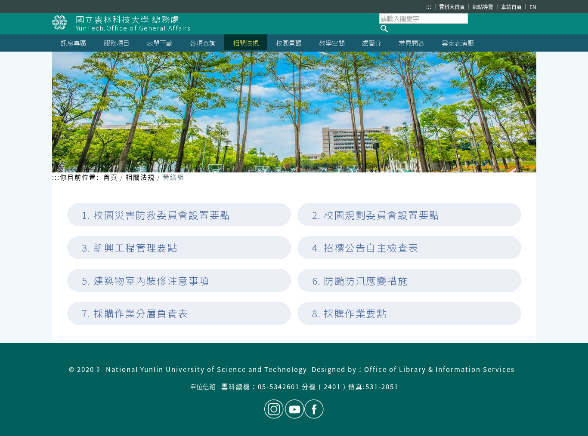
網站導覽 (484, 6)
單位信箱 (203, 386)
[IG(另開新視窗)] (274, 409)
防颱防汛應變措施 (366, 280)
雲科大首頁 (452, 6)
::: (428, 6)
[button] (457, 29)
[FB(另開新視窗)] (314, 409)
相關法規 (140, 176)
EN (532, 6)
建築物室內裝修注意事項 (151, 280)
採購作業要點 (355, 313)
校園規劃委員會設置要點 (382, 214)
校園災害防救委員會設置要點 (162, 214)
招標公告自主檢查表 (371, 247)
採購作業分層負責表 (141, 313)
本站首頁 (512, 6)
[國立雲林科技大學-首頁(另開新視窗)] (64, 22)
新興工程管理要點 (135, 247)
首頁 (110, 176)
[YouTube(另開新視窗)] (294, 409)
